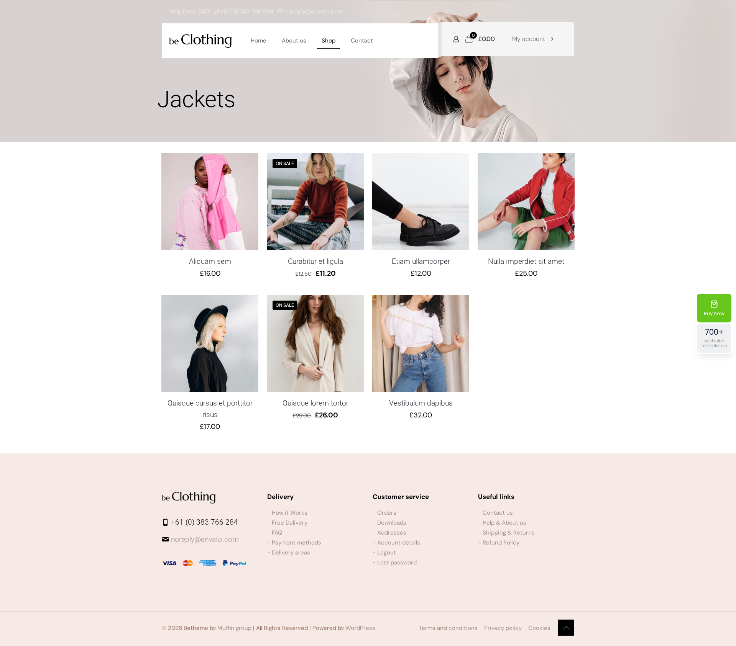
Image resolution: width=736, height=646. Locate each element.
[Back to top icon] (566, 628)
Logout (386, 552)
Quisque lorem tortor (315, 403)
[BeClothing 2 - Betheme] (200, 40)
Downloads (391, 523)
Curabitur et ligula (315, 261)
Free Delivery (289, 523)
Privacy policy (503, 628)
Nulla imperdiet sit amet (526, 261)
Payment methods (296, 542)
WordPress (360, 628)
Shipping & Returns (509, 532)
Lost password (397, 562)
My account (528, 39)
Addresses (391, 532)
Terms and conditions (448, 628)
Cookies (539, 628)
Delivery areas (291, 552)
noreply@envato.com (314, 11)
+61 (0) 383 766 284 (246, 11)
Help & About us (504, 523)
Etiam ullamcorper (421, 261)
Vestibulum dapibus (421, 403)
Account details (398, 542)
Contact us (498, 513)
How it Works (289, 513)
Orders (386, 513)
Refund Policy (501, 542)
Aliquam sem (210, 261)
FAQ (277, 532)
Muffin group (234, 628)
